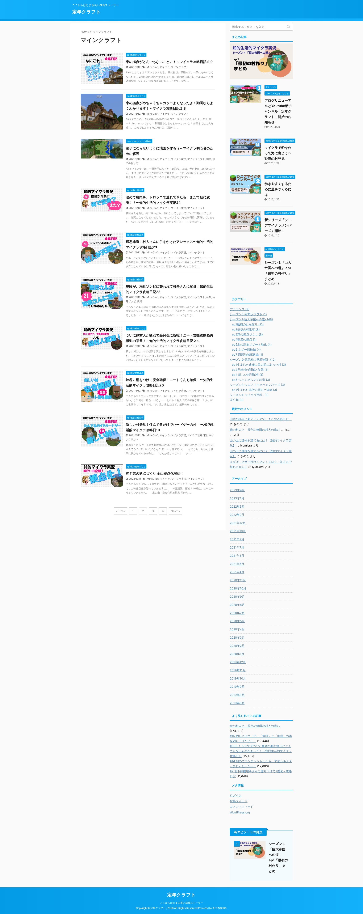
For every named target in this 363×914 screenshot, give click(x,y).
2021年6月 (237, 555)
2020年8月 (237, 604)
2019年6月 (237, 703)
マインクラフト (180, 67)
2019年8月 (237, 695)
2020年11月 (238, 580)
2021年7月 (237, 547)
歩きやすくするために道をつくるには (277, 189)
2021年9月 (237, 539)
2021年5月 (237, 564)
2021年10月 (238, 531)
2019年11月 (238, 670)
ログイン (236, 795)
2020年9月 (237, 596)
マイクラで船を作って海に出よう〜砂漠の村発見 (277, 153)
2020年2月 (237, 645)
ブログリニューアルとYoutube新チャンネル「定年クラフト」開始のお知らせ (278, 111)
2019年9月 (237, 686)
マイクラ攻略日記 (197, 435)
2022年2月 (237, 514)
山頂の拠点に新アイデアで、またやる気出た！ (261, 419)
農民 (139, 301)
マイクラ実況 (178, 159)
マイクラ (165, 67)
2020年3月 (237, 637)
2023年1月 (237, 498)
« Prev (120, 511)
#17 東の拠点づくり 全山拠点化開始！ (155, 473)
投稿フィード (238, 801)
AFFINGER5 (219, 908)
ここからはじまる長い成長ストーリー (181, 902)
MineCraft (152, 67)
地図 (208, 159)
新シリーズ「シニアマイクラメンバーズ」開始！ (277, 225)
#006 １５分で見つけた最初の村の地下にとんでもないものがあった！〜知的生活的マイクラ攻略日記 (261, 751)
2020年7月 (237, 613)
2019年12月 (238, 662)
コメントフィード (241, 806)
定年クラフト (86, 11)
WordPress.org (240, 812)
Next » (175, 511)
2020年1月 (237, 654)
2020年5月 (237, 621)
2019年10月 (238, 678)
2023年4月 (237, 490)
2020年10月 (238, 588)
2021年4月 (237, 572)
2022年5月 (237, 506)
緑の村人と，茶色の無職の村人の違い (255, 429)
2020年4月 (237, 629)
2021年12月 (238, 523)
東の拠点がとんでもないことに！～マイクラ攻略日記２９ (169, 62)
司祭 (208, 297)
